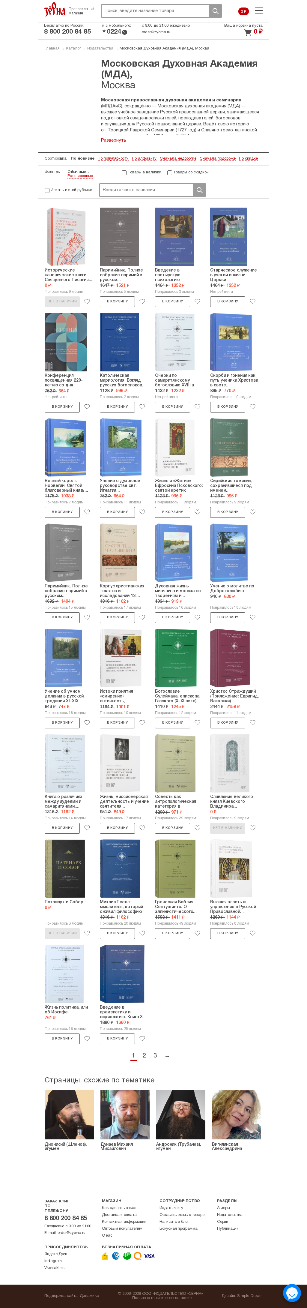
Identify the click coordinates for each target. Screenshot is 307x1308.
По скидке (248, 158)
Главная (52, 48)
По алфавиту (144, 158)
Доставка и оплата (119, 1215)
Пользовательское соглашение (162, 1298)
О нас (107, 1236)
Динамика (89, 1296)
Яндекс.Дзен (55, 1254)
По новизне (82, 158)
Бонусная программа (178, 1229)
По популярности (113, 158)
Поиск (215, 11)
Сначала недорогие (178, 158)
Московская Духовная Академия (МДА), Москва (164, 48)
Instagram (53, 1261)
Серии (222, 1222)
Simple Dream (250, 1296)
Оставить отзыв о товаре (181, 1215)
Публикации (228, 1229)
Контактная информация (124, 1222)
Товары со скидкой (191, 172)
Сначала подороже (218, 158)
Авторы (223, 1208)
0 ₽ (243, 12)
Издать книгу (171, 1208)
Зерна (55, 9)
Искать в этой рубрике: (72, 190)
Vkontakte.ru (55, 1268)
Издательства (100, 48)
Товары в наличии (144, 172)
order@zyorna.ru (156, 32)
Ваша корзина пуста (243, 26)
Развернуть (113, 140)
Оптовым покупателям (122, 1229)
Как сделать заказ (119, 1208)
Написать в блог (174, 1222)
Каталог (73, 48)
